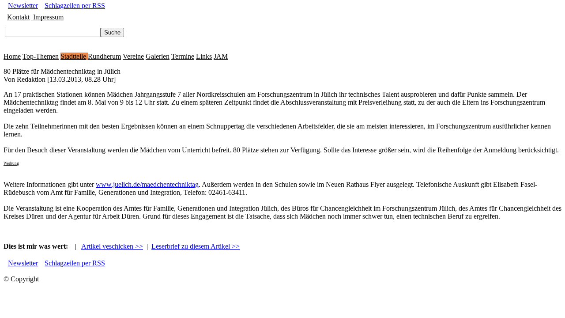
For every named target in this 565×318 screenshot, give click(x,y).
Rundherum (104, 56)
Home (12, 56)
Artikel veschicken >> (112, 246)
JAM (221, 56)
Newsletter (23, 5)
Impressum (47, 17)
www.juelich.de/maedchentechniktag (147, 184)
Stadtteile (73, 56)
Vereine (133, 56)
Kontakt (18, 17)
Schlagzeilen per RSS (75, 5)
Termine (182, 56)
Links (204, 56)
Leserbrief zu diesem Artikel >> (195, 246)
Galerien (158, 56)
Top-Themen (41, 56)
